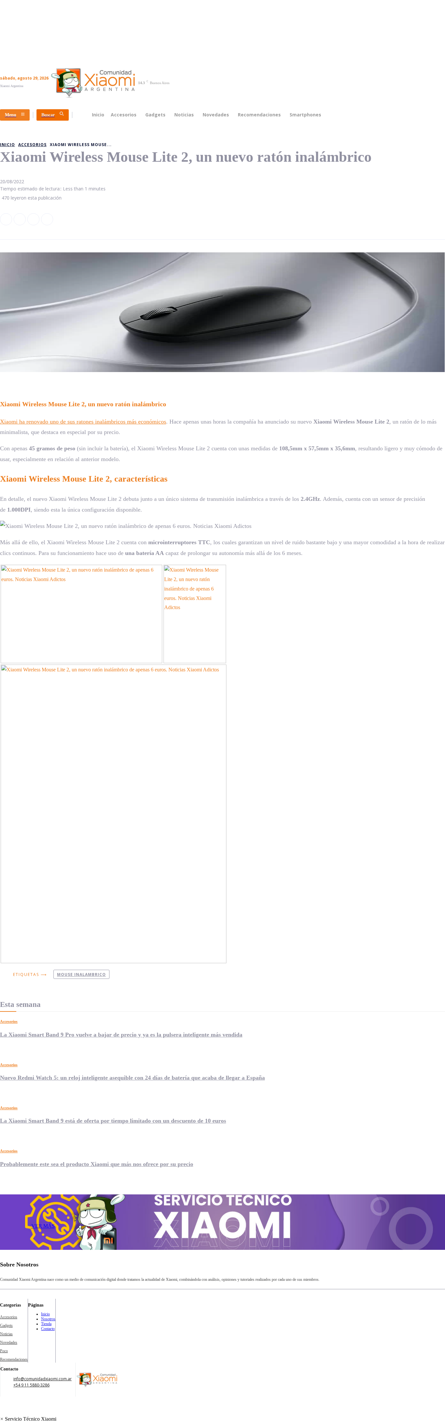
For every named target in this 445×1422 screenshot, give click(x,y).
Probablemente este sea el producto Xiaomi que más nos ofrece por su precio (96, 1164)
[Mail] (358, 1269)
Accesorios (9, 1021)
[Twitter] (33, 219)
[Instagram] (20, 219)
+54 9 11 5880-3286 (31, 1385)
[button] (28, 1419)
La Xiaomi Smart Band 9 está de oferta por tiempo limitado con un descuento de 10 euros (113, 1120)
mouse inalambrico (81, 974)
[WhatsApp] (47, 219)
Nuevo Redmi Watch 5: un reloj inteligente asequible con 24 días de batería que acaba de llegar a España (132, 1077)
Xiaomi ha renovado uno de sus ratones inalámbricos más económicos (83, 421)
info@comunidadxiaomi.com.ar (42, 1379)
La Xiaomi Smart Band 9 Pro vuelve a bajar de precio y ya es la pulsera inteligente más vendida (121, 1034)
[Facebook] (6, 219)
